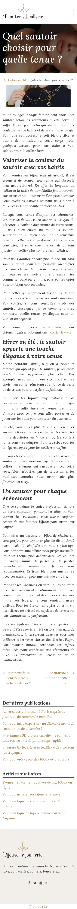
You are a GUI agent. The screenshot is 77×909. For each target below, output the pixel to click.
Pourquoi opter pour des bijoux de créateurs (36, 759)
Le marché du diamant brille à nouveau (58, 678)
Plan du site (38, 906)
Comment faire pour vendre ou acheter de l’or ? (18, 678)
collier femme (60, 332)
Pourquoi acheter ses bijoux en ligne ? (32, 794)
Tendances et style (17, 80)
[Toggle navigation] (69, 12)
